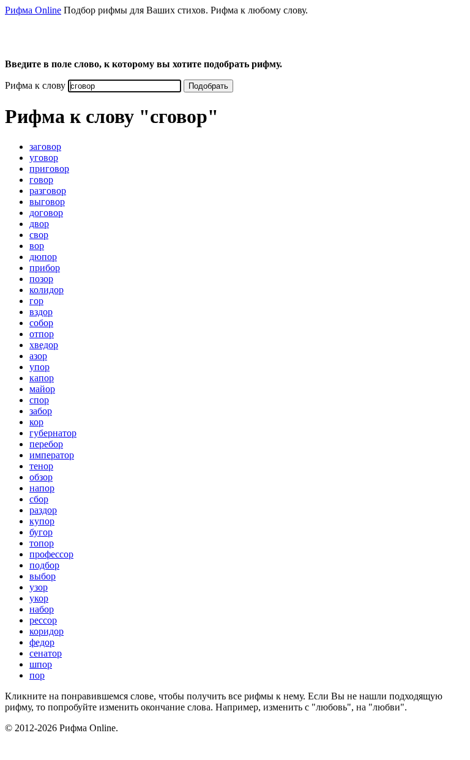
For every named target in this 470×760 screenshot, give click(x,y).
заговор (45, 146)
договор (46, 212)
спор (39, 400)
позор (41, 279)
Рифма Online (33, 10)
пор (37, 675)
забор (40, 411)
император (51, 455)
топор (41, 543)
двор (39, 223)
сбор (38, 499)
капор (41, 378)
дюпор (43, 256)
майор (42, 389)
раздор (43, 510)
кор (36, 422)
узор (38, 587)
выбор (42, 576)
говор (41, 179)
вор (36, 245)
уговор (43, 157)
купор (41, 521)
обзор (41, 477)
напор (41, 488)
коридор (46, 631)
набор (41, 609)
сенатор (45, 653)
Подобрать (208, 86)
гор (36, 301)
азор (38, 356)
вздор (41, 312)
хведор (43, 345)
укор (38, 598)
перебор (46, 444)
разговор (47, 190)
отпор (41, 334)
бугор (41, 532)
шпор (40, 664)
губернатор (52, 433)
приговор (49, 168)
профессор (51, 554)
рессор (43, 620)
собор (41, 323)
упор (39, 367)
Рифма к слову (35, 85)
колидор (46, 290)
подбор (44, 565)
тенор (41, 466)
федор (41, 642)
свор (38, 234)
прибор (44, 268)
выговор (47, 201)
